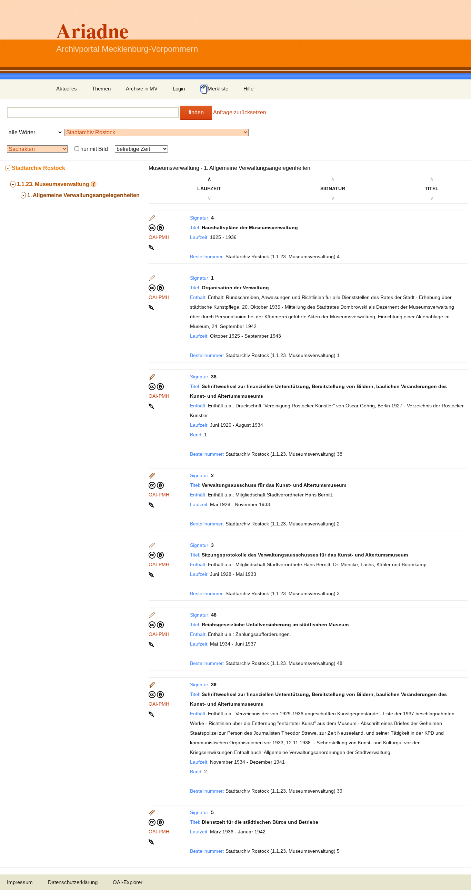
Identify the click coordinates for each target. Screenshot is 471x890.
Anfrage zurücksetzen (239, 112)
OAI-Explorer (127, 882)
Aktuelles (66, 88)
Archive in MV (142, 88)
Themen (101, 88)
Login (179, 88)
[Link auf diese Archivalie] (152, 247)
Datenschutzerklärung (73, 882)
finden (196, 112)
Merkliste (218, 88)
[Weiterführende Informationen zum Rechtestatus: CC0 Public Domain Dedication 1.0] (156, 227)
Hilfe (248, 88)
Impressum (20, 882)
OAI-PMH (159, 237)
